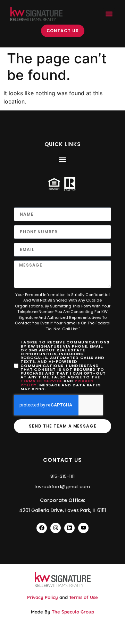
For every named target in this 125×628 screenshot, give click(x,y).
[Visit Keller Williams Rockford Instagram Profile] (55, 528)
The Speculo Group (73, 611)
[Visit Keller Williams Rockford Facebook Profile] (41, 528)
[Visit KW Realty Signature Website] (36, 14)
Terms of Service (41, 381)
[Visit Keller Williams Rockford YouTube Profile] (83, 528)
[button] (109, 14)
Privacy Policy (42, 597)
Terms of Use (83, 597)
